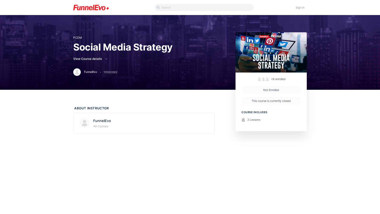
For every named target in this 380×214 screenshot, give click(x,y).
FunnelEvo (102, 121)
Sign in (300, 7)
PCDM (77, 37)
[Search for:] (204, 7)
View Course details (88, 59)
